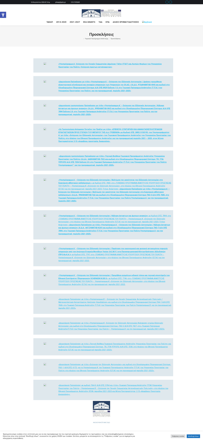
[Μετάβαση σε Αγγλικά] (147, 22)
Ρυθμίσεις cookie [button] (178, 436)
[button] (3, 15)
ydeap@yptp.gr (60, 2)
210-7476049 (75, 2)
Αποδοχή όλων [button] (193, 436)
